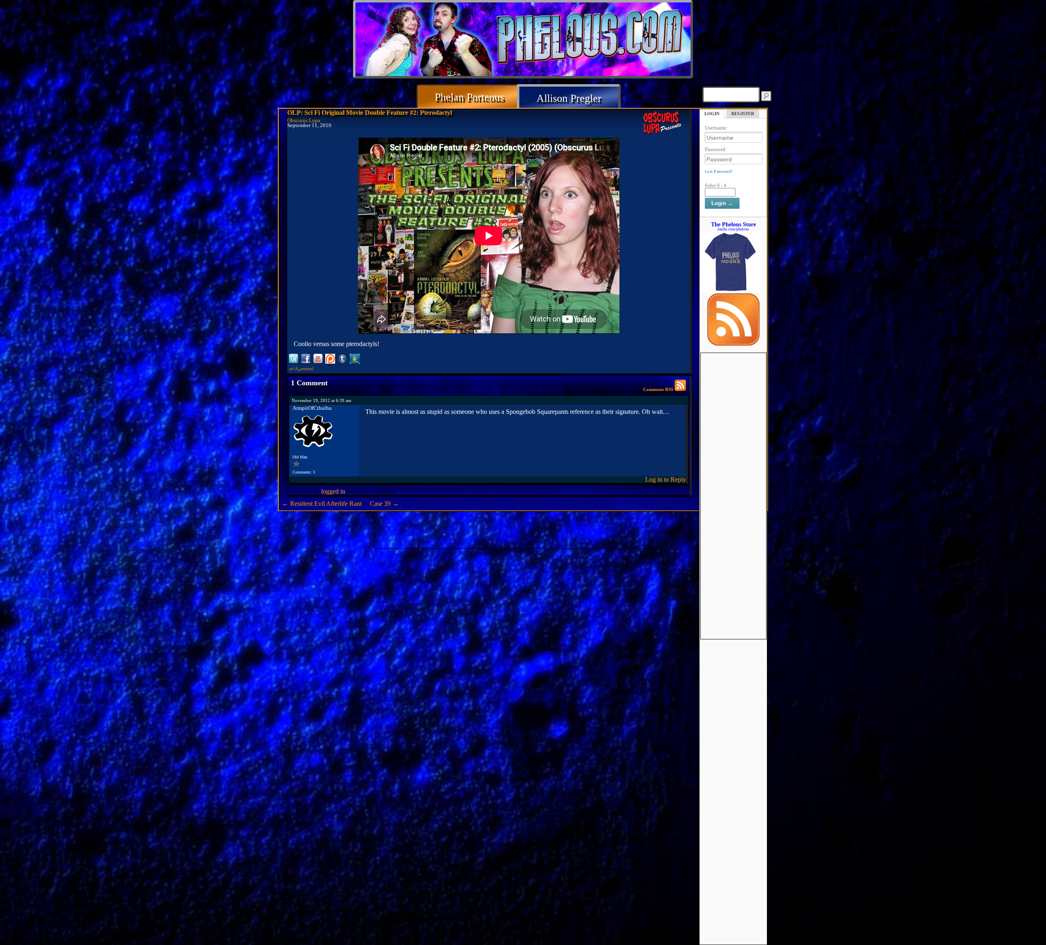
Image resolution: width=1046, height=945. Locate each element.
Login (712, 113)
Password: (716, 149)
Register (742, 113)
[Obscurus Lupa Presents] (663, 123)
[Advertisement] (733, 475)
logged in (333, 491)
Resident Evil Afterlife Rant (322, 503)
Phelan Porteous (469, 97)
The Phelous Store (733, 224)
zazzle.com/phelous (733, 229)
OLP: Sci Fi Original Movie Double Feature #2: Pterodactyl (369, 112)
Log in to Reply (665, 479)
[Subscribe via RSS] (733, 343)
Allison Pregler (568, 98)
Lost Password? (718, 171)
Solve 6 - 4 (715, 185)
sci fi (293, 368)
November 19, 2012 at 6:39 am (321, 400)
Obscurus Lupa (303, 120)
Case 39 (384, 503)
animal (306, 368)
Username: (716, 128)
